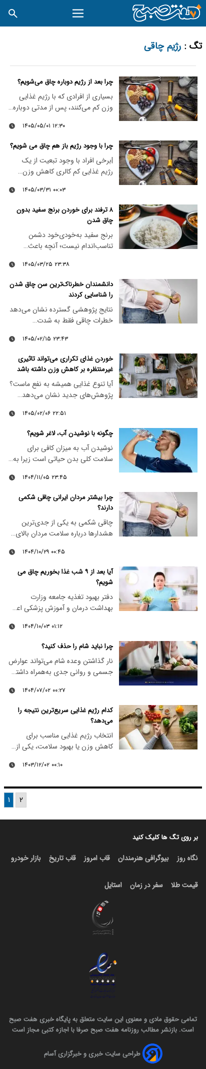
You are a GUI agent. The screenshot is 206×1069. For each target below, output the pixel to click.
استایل (113, 885)
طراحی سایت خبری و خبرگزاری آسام (92, 1053)
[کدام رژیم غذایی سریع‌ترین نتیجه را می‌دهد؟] (158, 727)
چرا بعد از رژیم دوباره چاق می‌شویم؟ (65, 81)
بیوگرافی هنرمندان (143, 858)
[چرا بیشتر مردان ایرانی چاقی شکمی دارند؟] (158, 514)
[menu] (78, 13)
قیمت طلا (184, 885)
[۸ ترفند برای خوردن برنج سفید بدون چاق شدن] (158, 226)
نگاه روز (187, 858)
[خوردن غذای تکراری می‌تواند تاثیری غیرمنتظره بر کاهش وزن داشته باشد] (158, 376)
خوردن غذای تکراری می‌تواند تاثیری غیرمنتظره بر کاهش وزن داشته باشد (65, 364)
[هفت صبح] (167, 13)
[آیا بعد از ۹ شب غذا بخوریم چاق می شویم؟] (158, 588)
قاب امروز (97, 858)
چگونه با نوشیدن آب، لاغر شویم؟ (70, 433)
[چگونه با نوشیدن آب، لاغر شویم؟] (158, 450)
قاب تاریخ (62, 858)
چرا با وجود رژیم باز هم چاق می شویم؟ (61, 145)
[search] (13, 13)
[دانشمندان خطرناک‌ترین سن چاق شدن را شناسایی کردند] (158, 301)
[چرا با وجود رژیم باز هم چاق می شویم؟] (158, 162)
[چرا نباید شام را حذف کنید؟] (158, 663)
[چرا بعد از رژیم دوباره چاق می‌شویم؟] (158, 98)
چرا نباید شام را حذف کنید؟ (77, 646)
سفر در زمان (146, 885)
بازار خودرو (26, 858)
